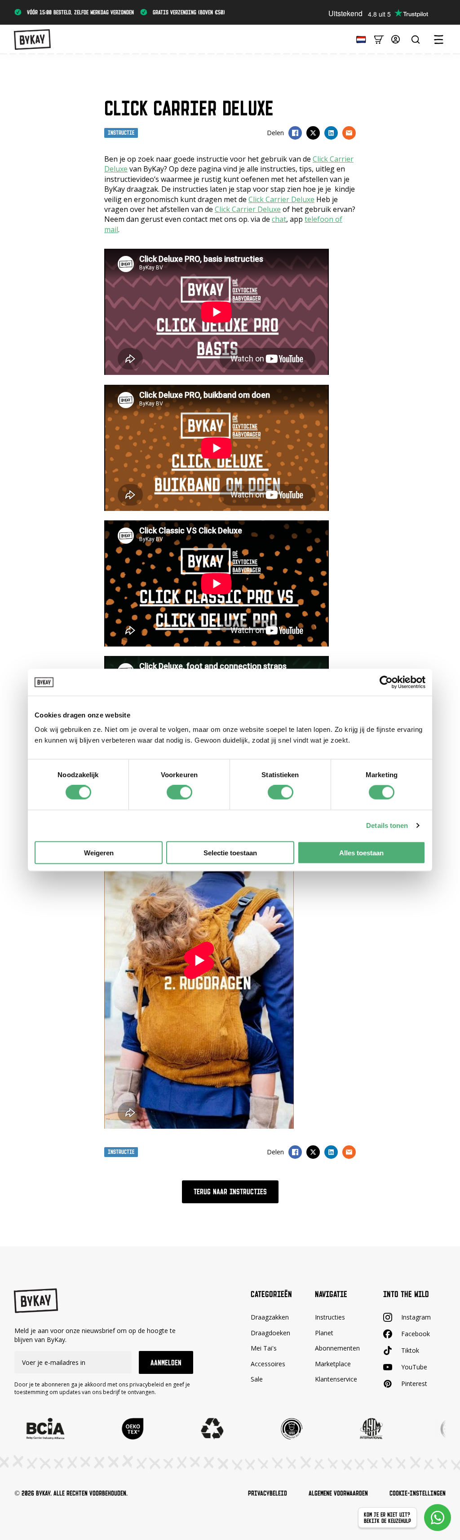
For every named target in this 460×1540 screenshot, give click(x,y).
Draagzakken (270, 1317)
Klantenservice (336, 1379)
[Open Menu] (438, 39)
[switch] (179, 792)
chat (279, 219)
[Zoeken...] (415, 39)
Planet (324, 1332)
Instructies (330, 1317)
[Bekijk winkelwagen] (379, 38)
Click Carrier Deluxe (281, 199)
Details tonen (387, 825)
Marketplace (333, 1364)
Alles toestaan (361, 852)
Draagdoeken (270, 1332)
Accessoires (268, 1364)
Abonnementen (337, 1348)
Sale (257, 1379)
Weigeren (99, 852)
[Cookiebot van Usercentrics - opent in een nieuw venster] (386, 682)
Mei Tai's (264, 1348)
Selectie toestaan (230, 852)
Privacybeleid (267, 1493)
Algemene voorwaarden (338, 1493)
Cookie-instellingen (417, 1493)
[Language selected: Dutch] (359, 39)
